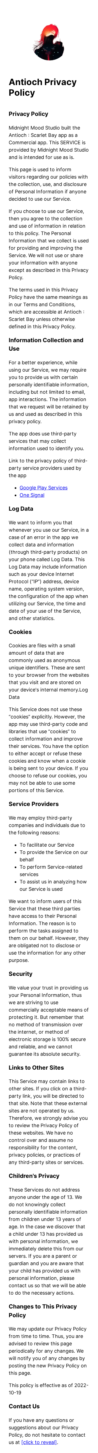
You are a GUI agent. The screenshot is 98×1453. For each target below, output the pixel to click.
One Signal (32, 495)
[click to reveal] (39, 1442)
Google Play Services (44, 488)
